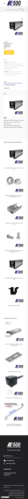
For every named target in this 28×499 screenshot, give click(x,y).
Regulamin (7, 475)
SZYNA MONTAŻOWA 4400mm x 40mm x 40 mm (14, 278)
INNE (12, 69)
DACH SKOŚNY (15, 65)
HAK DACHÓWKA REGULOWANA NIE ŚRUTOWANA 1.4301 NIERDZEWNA (14, 425)
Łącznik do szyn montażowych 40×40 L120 (14, 223)
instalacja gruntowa (15, 73)
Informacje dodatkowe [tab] (9, 85)
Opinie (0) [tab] (6, 88)
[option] (14, 27)
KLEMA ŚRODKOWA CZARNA (14, 305)
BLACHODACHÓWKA (8, 64)
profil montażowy (12, 75)
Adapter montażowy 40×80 (14, 371)
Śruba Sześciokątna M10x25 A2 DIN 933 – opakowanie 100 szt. (14, 251)
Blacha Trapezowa (12, 62)
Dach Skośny (9, 65)
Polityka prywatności (10, 473)
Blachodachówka (16, 64)
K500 (21, 8)
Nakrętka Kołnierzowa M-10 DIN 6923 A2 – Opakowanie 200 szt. (14, 196)
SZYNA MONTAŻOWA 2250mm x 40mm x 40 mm (14, 168)
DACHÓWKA (6, 67)
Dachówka (11, 67)
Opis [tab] (5, 81)
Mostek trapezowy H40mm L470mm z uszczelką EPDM (14, 345)
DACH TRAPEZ (21, 65)
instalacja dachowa (13, 71)
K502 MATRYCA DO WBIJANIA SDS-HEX (14, 398)
